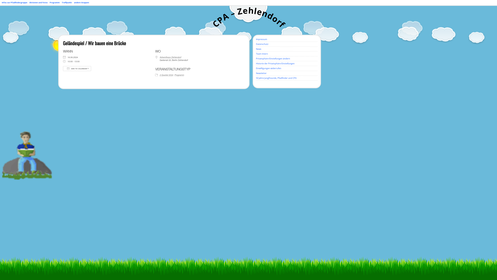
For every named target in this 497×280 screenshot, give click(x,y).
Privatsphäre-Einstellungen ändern (273, 58)
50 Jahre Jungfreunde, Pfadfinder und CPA (276, 78)
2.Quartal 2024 (166, 75)
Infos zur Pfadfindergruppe (14, 2)
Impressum (261, 39)
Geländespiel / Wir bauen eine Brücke (94, 43)
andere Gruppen (81, 2)
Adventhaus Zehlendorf (170, 57)
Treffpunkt (67, 2)
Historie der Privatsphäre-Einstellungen (275, 63)
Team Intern (262, 53)
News (258, 49)
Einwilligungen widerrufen (268, 68)
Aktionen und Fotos (38, 2)
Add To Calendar (79, 68)
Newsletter (261, 73)
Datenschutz (262, 44)
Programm (55, 2)
